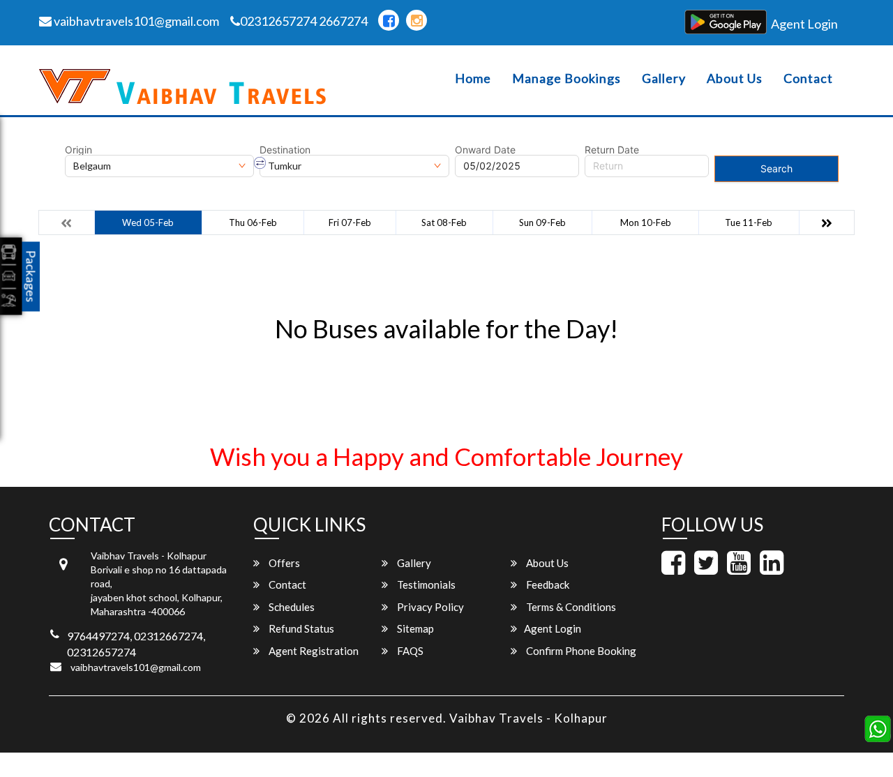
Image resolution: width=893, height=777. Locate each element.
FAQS (409, 650)
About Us (735, 78)
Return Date (612, 150)
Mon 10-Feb (645, 222)
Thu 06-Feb (253, 222)
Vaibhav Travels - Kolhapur (528, 718)
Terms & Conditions (570, 607)
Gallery (664, 78)
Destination (285, 150)
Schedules (291, 607)
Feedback (546, 584)
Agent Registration (313, 650)
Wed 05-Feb (148, 222)
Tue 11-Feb (748, 222)
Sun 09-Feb (542, 222)
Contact (808, 78)
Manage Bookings (566, 78)
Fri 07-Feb (350, 222)
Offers (283, 563)
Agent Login (804, 23)
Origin (78, 150)
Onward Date (485, 150)
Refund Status (300, 628)
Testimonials (425, 584)
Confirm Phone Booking (580, 650)
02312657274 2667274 (304, 21)
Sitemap (414, 628)
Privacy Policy (429, 607)
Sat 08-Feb (444, 222)
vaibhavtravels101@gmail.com (135, 21)
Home (473, 78)
